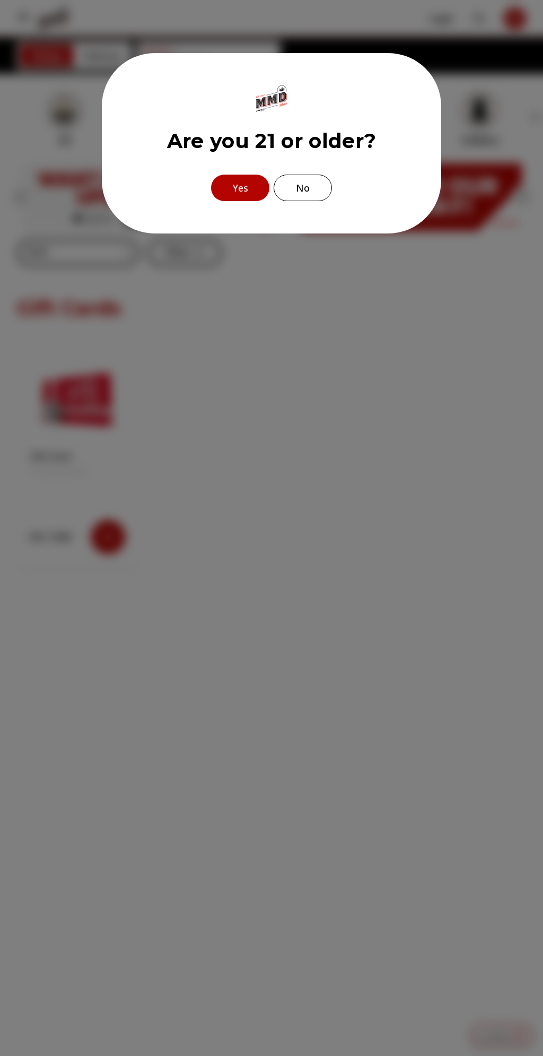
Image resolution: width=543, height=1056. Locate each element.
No (303, 187)
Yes (240, 187)
